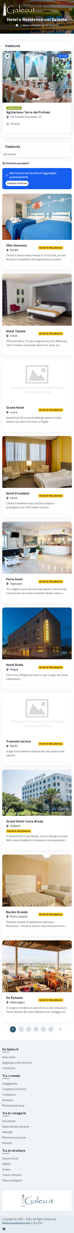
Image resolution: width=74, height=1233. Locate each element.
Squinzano (16, 583)
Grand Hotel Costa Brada (24, 821)
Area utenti (9, 1057)
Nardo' (14, 746)
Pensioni (7, 1143)
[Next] (60, 1029)
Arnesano (7, 1100)
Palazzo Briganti (12, 1180)
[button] (33, 99)
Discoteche (9, 1121)
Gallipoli (15, 826)
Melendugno (17, 1002)
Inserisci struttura (17, 183)
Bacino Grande (17, 912)
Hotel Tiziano (16, 331)
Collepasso (9, 1094)
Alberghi (7, 1132)
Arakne (6, 1169)
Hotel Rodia (14, 665)
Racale (14, 250)
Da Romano (14, 998)
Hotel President (17, 493)
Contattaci (8, 1068)
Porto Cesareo (19, 916)
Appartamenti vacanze (15, 1126)
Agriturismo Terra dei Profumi (28, 112)
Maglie (14, 669)
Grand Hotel (15, 407)
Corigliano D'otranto (14, 1089)
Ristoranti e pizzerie (14, 1137)
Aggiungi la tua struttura (17, 1062)
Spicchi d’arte (10, 1158)
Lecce (13, 335)
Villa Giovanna (16, 245)
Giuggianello (9, 1083)
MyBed (6, 1164)
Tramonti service (18, 741)
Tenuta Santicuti (12, 1175)
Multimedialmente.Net (16, 1223)
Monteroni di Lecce (13, 1105)
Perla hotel (14, 579)
